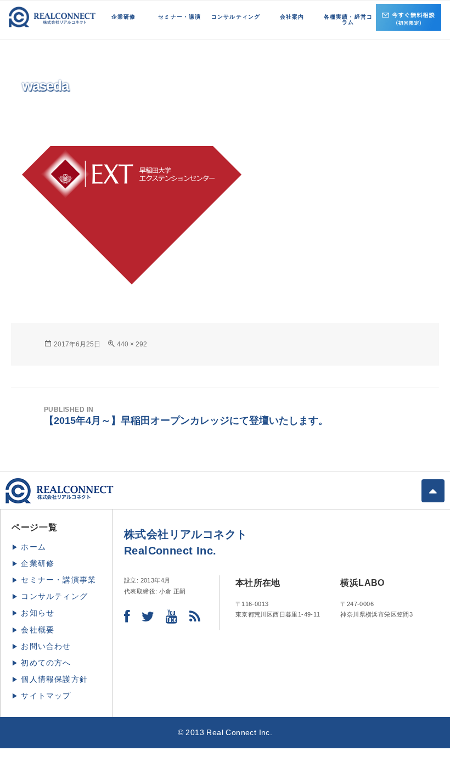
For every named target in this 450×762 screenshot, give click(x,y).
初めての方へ (46, 662)
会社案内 (292, 17)
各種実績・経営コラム (348, 19)
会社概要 (37, 629)
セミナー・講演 (179, 17)
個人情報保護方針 (54, 679)
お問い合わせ (46, 646)
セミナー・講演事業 (58, 579)
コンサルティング (236, 17)
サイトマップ (46, 695)
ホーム (33, 546)
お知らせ (37, 612)
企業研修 (123, 17)
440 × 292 (132, 344)
